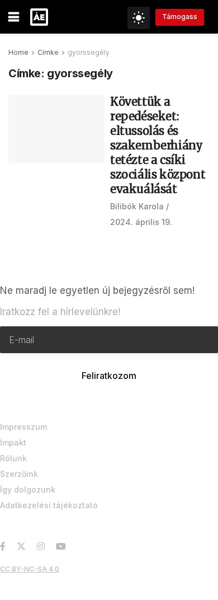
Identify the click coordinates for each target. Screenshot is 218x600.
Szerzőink (19, 474)
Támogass (179, 16)
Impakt (13, 442)
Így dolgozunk (27, 489)
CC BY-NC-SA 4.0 (29, 569)
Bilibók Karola (137, 206)
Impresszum (23, 427)
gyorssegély (89, 52)
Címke (48, 52)
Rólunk (13, 458)
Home (18, 52)
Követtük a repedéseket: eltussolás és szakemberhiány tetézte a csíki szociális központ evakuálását (157, 145)
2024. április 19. (141, 222)
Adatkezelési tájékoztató (49, 505)
